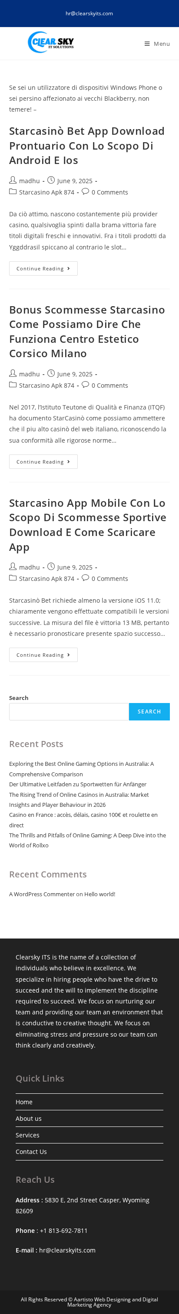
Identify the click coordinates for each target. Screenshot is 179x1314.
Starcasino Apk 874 (46, 192)
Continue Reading (47, 270)
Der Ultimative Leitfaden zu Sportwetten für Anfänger (77, 784)
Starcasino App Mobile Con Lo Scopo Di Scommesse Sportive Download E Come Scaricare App (88, 524)
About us (29, 1118)
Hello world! (99, 894)
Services (28, 1135)
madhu (29, 181)
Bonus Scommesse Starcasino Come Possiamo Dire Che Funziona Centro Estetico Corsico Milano (87, 331)
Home (24, 1102)
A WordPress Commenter (42, 894)
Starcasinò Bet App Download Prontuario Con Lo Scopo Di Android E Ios (87, 145)
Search (19, 698)
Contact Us (31, 1151)
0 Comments (110, 192)
